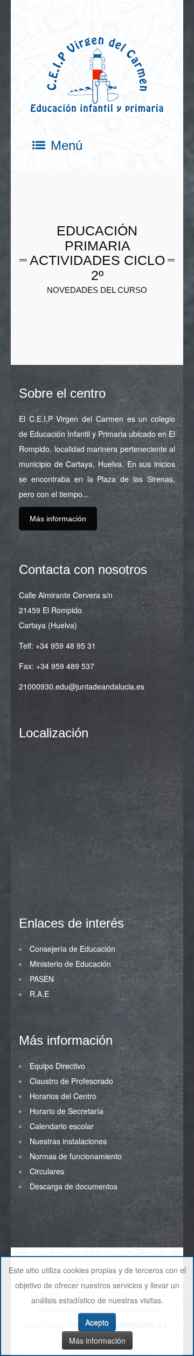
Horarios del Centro (63, 1095)
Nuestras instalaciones (68, 1141)
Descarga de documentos (73, 1186)
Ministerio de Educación (70, 963)
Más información (58, 518)
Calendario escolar (62, 1126)
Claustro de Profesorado (71, 1080)
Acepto (97, 1322)
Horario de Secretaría (66, 1111)
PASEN (42, 978)
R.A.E (39, 993)
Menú (66, 146)
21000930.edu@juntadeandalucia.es (81, 686)
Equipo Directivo (57, 1065)
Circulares (47, 1171)
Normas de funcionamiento (76, 1156)
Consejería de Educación (72, 948)
